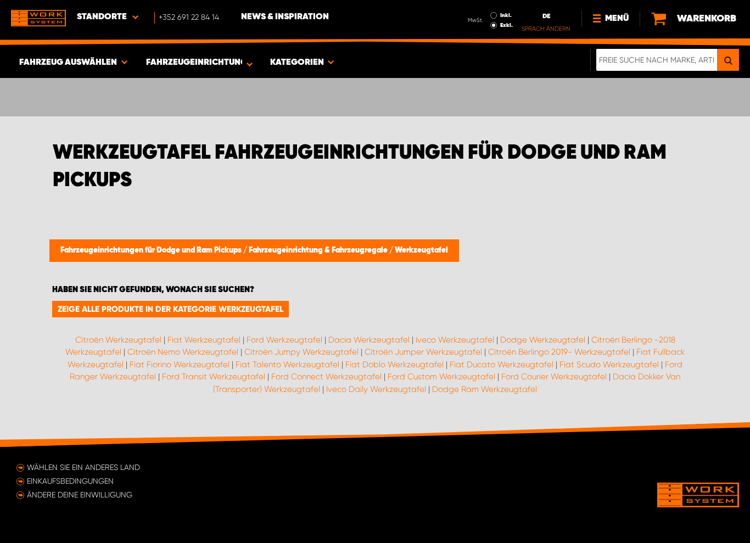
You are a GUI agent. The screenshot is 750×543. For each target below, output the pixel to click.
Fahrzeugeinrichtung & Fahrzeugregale (319, 250)
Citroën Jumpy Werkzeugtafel (301, 352)
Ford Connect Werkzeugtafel (326, 377)
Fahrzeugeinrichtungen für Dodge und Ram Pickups (151, 250)
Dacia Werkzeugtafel (369, 340)
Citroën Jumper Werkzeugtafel (423, 352)
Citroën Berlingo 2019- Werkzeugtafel (559, 352)
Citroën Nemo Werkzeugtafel (182, 352)
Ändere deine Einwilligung (79, 494)
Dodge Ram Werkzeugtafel (484, 389)
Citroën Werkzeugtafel (118, 340)
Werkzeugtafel (421, 250)
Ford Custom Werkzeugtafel (441, 377)
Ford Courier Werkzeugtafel (554, 377)
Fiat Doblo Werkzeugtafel (394, 365)
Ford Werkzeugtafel (284, 340)
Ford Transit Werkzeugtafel (213, 377)
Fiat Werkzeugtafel (203, 340)
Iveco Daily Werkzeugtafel (376, 389)
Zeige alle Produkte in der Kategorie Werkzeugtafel (170, 309)
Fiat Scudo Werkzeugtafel (609, 365)
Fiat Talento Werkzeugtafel (287, 365)
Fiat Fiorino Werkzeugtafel (180, 365)
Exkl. (506, 25)
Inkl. (506, 15)
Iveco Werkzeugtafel (455, 340)
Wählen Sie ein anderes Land (83, 467)
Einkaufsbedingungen (70, 481)
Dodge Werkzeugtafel (542, 340)
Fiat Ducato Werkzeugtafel (501, 365)
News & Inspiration (285, 17)
